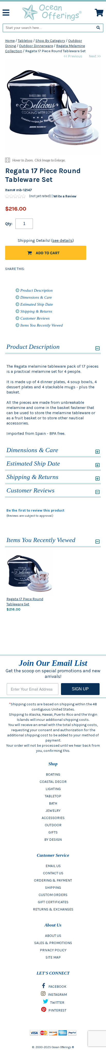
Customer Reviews (34, 318)
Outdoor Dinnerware (36, 46)
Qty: (8, 223)
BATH (53, 803)
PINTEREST (57, 1010)
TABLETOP (53, 796)
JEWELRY (53, 810)
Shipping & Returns (35, 311)
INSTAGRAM (57, 994)
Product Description (36, 290)
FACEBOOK (57, 986)
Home (10, 40)
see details (62, 240)
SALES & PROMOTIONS (53, 943)
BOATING (53, 774)
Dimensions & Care (35, 297)
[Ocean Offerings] (52, 12)
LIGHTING (53, 789)
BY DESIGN (53, 839)
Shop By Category (50, 40)
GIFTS (53, 832)
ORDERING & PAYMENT (53, 880)
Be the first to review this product (35, 510)
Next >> (95, 56)
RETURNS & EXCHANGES (53, 909)
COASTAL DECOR (53, 781)
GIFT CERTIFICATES (53, 902)
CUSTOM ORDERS (53, 895)
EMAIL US (53, 866)
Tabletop (25, 40)
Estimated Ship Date (36, 304)
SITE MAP (53, 957)
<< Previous (73, 56)
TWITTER (56, 1002)
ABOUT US (53, 935)
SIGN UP (80, 689)
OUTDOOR (53, 825)
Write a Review (64, 196)
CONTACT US (53, 873)
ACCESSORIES (53, 818)
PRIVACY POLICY (53, 950)
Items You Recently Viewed (41, 325)
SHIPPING (53, 887)
